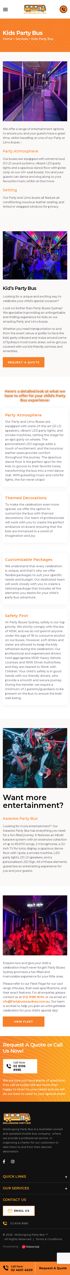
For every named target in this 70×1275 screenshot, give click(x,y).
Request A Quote (53, 1268)
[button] (5, 9)
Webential (32, 1246)
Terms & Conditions (48, 1239)
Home (7, 39)
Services (21, 39)
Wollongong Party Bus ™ (31, 1234)
